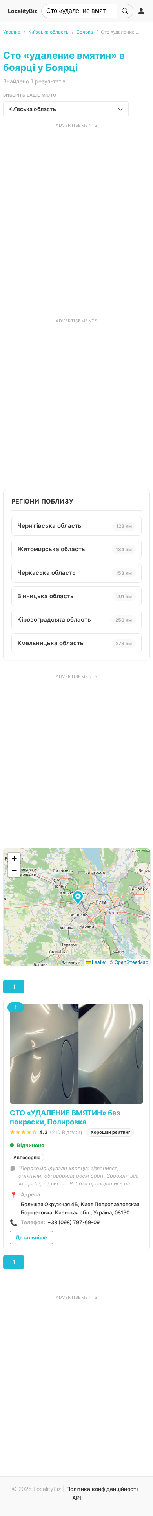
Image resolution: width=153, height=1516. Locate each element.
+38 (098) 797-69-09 (73, 1222)
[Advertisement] (76, 204)
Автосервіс (26, 1157)
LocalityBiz (22, 10)
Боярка (84, 32)
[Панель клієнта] (141, 11)
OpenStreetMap (131, 962)
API (76, 1497)
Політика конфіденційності (102, 1488)
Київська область (48, 32)
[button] (79, 898)
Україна (11, 32)
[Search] (125, 11)
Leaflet (98, 962)
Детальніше (31, 1237)
